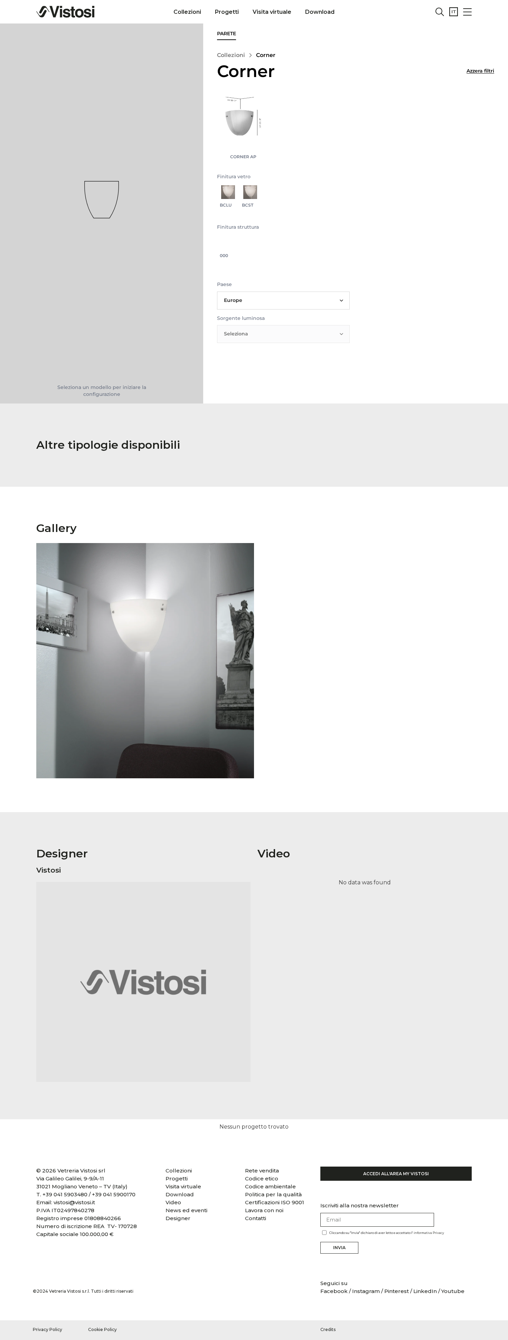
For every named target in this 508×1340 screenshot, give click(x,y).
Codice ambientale (270, 1186)
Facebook (334, 1291)
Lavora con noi (264, 1210)
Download (320, 12)
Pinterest (396, 1291)
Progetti (227, 12)
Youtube (452, 1291)
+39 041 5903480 (65, 1194)
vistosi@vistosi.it (74, 1202)
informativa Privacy (429, 1233)
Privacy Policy (47, 1329)
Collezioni (187, 12)
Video (173, 1202)
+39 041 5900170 (113, 1194)
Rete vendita (262, 1170)
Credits (328, 1329)
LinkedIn (425, 1291)
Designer (178, 1218)
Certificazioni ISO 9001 (274, 1202)
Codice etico (261, 1178)
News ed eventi (186, 1210)
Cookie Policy (102, 1329)
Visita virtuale (272, 12)
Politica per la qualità (273, 1194)
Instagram (366, 1291)
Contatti (255, 1218)
